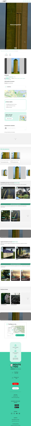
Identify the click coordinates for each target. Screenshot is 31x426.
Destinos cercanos (9, 107)
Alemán (16, 78)
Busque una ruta (16, 378)
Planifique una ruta (16, 373)
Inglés (24, 78)
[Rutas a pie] (23, 193)
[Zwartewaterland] (15, 298)
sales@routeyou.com (16, 421)
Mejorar (15, 384)
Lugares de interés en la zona (10, 105)
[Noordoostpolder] (5, 298)
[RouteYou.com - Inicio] (4, 1)
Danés (18, 78)
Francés (21, 78)
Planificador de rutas (20, 335)
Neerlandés (9, 79)
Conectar (15, 388)
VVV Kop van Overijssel (4, 236)
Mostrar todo (16, 182)
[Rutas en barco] (8, 193)
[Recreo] (8, 253)
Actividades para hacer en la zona (11, 104)
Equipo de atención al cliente (15, 425)
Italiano (6, 79)
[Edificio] (23, 253)
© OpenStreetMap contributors (23, 97)
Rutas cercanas (9, 118)
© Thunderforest (18, 97)
